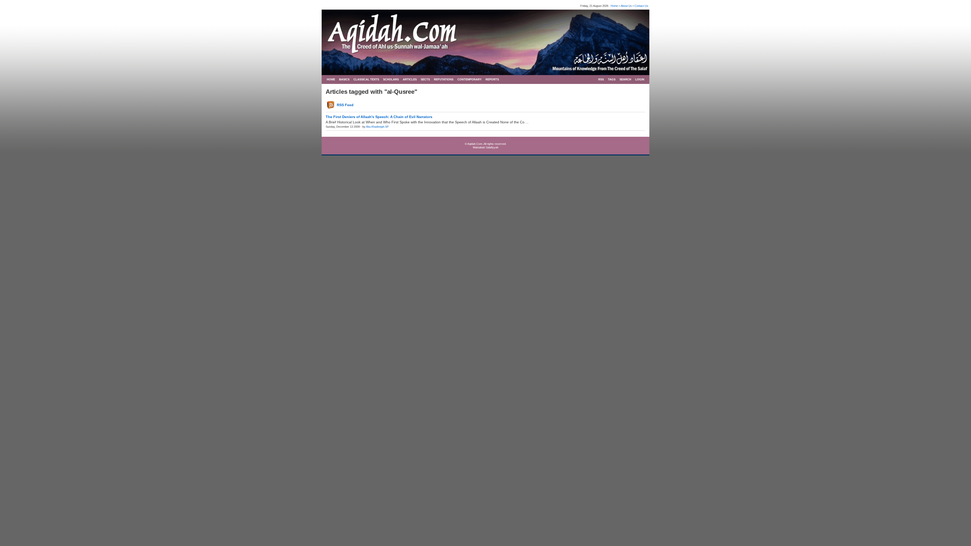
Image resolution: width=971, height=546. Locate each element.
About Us (626, 5)
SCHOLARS (391, 79)
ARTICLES (410, 79)
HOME (331, 79)
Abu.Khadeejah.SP (377, 126)
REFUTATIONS (443, 79)
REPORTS (492, 79)
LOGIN (639, 79)
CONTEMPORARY (469, 79)
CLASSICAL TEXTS (366, 79)
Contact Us (641, 5)
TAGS (611, 79)
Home (614, 5)
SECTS (425, 79)
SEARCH (625, 79)
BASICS (344, 79)
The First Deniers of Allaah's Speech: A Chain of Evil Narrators (379, 117)
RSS (601, 79)
